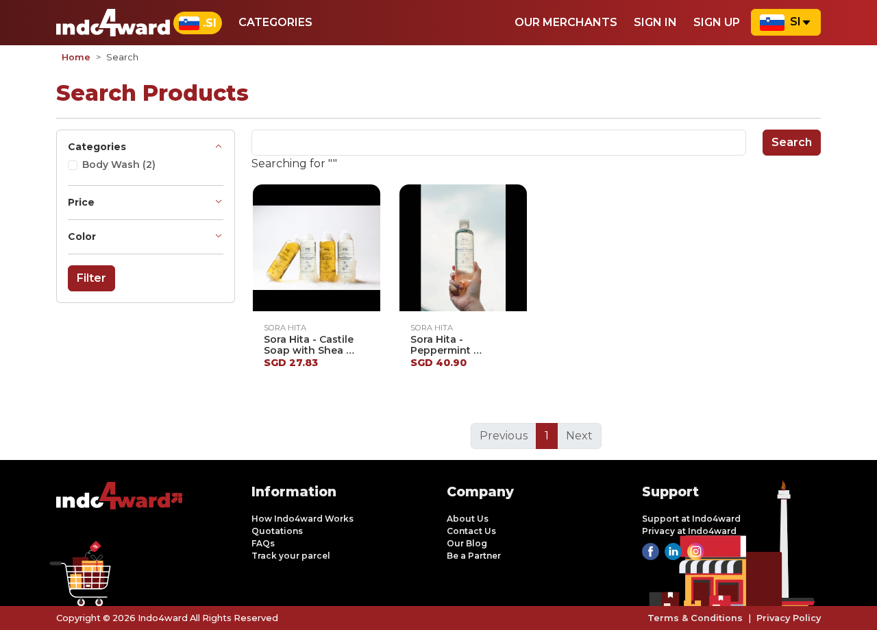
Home (76, 57)
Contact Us (471, 531)
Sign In (655, 22)
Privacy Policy (788, 618)
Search (791, 142)
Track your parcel (290, 555)
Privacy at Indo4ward (689, 531)
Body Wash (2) (119, 164)
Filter (91, 277)
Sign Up (716, 22)
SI (795, 21)
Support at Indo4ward (691, 518)
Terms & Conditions (695, 618)
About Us (468, 518)
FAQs (263, 543)
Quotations (277, 531)
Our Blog (467, 543)
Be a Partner (474, 555)
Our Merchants (566, 22)
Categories (275, 22)
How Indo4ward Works (302, 518)
